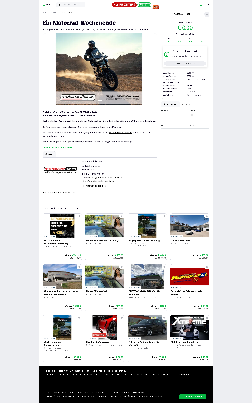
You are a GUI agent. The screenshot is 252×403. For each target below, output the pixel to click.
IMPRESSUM (60, 392)
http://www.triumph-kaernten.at (99, 181)
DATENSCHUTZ (99, 392)
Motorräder (66, 12)
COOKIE (115, 392)
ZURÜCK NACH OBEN (192, 396)
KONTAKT (83, 392)
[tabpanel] (100, 173)
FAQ (48, 392)
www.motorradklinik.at (120, 132)
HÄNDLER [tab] (49, 154)
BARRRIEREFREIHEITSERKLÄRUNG (117, 396)
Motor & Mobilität (50, 12)
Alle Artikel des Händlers (94, 186)
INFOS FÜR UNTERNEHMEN (60, 396)
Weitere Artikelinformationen (57, 147)
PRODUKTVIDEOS (86, 396)
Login (206, 5)
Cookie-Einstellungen (134, 392)
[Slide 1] (100, 100)
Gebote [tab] (186, 104)
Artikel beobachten (185, 63)
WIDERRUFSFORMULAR (150, 396)
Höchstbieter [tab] (170, 104)
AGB (72, 392)
